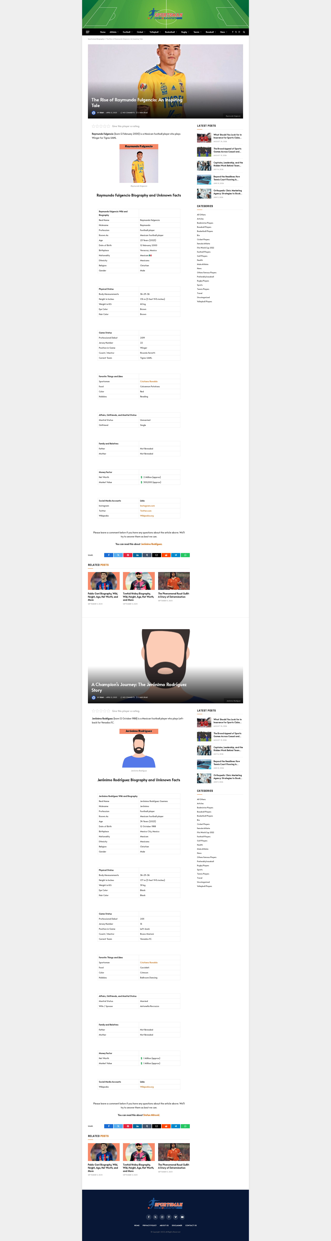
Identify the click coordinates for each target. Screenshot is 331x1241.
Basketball (170, 32)
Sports (200, 285)
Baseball (210, 32)
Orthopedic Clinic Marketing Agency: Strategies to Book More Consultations (228, 192)
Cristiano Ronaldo (149, 381)
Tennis (196, 32)
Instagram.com (147, 505)
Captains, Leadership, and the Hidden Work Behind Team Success (228, 164)
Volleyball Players (204, 301)
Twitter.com (145, 510)
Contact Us (191, 1225)
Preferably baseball (205, 276)
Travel (199, 293)
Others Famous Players (206, 272)
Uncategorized (203, 297)
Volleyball (154, 32)
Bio (198, 235)
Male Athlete (202, 264)
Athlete (113, 32)
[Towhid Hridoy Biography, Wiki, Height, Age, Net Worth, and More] (139, 581)
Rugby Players (203, 281)
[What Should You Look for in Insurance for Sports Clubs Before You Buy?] (204, 138)
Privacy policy (150, 1225)
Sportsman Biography (96, 39)
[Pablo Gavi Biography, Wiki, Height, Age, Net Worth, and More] (104, 581)
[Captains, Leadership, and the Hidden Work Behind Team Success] (204, 166)
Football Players (203, 252)
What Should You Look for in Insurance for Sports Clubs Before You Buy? (228, 136)
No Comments (129, 113)
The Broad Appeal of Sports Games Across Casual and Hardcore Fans (227, 150)
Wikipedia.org (147, 515)
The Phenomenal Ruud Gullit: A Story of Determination (173, 595)
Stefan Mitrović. (151, 1115)
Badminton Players (205, 223)
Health (200, 260)
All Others (201, 214)
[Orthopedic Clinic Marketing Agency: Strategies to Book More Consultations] (204, 194)
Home (102, 32)
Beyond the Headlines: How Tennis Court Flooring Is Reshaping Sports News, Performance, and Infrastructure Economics (227, 178)
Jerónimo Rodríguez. (151, 544)
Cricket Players (203, 239)
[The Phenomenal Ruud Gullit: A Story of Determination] (174, 581)
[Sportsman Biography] (165, 14)
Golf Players (202, 256)
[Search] (244, 32)
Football (126, 32)
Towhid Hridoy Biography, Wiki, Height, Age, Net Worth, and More (138, 596)
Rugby (184, 32)
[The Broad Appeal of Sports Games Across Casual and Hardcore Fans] (204, 152)
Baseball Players (204, 227)
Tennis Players (203, 289)
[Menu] (87, 32)
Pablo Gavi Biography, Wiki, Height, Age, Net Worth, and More (103, 596)
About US (164, 1225)
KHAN (102, 113)
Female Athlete (203, 243)
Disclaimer (177, 1225)
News (222, 32)
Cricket (140, 32)
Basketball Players (205, 231)
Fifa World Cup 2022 (205, 247)
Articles (200, 219)
